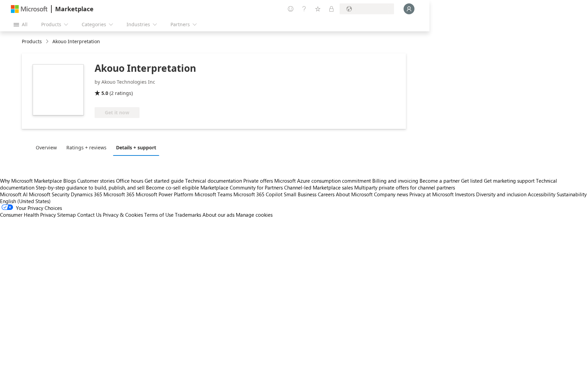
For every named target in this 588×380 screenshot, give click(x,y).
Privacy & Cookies (123, 214)
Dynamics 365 (86, 194)
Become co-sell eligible (172, 187)
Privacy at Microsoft (431, 194)
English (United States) (25, 201)
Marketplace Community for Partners (241, 187)
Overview (46, 147)
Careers (326, 194)
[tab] (48, 147)
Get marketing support (509, 180)
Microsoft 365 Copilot (257, 194)
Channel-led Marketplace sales (318, 187)
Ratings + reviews (86, 147)
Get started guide (164, 180)
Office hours (129, 180)
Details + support (136, 147)
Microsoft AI (14, 194)
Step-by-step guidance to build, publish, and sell (90, 187)
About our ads (218, 214)
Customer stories (96, 180)
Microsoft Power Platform (164, 194)
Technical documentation (213, 180)
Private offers (258, 180)
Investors (465, 194)
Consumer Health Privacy (28, 214)
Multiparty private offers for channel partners (404, 187)
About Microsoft (354, 194)
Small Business (300, 194)
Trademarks (188, 214)
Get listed (472, 180)
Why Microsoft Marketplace (31, 180)
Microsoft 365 (118, 194)
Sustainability (572, 194)
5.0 (104, 93)
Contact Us (89, 214)
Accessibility (541, 194)
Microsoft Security (49, 194)
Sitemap (66, 214)
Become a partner (440, 180)
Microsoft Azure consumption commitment (323, 180)
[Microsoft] (29, 9)
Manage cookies (254, 214)
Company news (391, 194)
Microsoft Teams (213, 194)
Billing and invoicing (395, 180)
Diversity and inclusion (501, 194)
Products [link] (32, 41)
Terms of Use (159, 214)
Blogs (69, 180)
